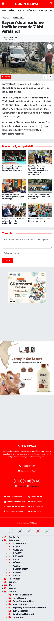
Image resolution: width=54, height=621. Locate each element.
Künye (12, 585)
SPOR (16, 560)
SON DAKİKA (8, 11)
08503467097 (28, 466)
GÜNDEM (31, 11)
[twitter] (20, 531)
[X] (20, 481)
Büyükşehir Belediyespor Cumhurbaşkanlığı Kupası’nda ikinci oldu (13, 168)
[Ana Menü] (3, 4)
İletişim (12, 588)
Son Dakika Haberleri (14, 511)
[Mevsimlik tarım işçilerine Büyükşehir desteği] (40, 210)
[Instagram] (25, 481)
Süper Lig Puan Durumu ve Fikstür (29, 608)
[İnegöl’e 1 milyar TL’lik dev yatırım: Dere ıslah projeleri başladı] (14, 210)
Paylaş (7, 77)
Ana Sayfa (14, 537)
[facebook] (11, 531)
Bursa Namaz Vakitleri (16, 502)
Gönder (7, 260)
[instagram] (29, 531)
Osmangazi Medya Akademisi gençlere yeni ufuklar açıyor (13, 197)
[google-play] (33, 487)
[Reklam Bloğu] (27, 368)
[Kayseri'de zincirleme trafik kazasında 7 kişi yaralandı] (27, 58)
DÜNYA (16, 563)
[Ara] (51, 4)
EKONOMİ (18, 556)
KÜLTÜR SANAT (21, 569)
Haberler (6, 18)
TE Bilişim (33, 523)
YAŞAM (16, 566)
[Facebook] (16, 481)
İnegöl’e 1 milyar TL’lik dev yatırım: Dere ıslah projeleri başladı (13, 221)
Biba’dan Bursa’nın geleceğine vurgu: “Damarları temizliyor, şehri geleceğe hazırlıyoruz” (38, 170)
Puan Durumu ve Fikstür (16, 507)
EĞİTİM (17, 572)
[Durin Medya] (27, 4)
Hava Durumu (37, 497)
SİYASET (43, 11)
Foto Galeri (14, 579)
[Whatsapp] (34, 481)
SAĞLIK (17, 575)
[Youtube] (29, 481)
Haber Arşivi (36, 511)
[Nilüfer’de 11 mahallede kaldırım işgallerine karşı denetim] (40, 186)
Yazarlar (13, 582)
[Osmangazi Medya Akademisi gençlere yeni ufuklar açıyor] (14, 186)
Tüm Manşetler (37, 507)
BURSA (20, 11)
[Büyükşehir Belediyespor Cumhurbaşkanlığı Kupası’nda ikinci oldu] (14, 157)
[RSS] (38, 481)
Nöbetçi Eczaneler (14, 497)
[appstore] (19, 487)
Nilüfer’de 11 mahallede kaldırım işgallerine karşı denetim (39, 197)
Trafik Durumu (36, 502)
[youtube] (38, 531)
